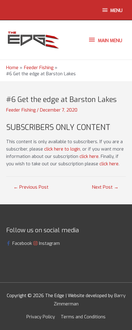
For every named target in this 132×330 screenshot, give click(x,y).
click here (89, 156)
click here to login (62, 149)
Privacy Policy (40, 317)
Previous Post (31, 187)
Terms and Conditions (83, 317)
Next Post (105, 187)
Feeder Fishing (21, 110)
